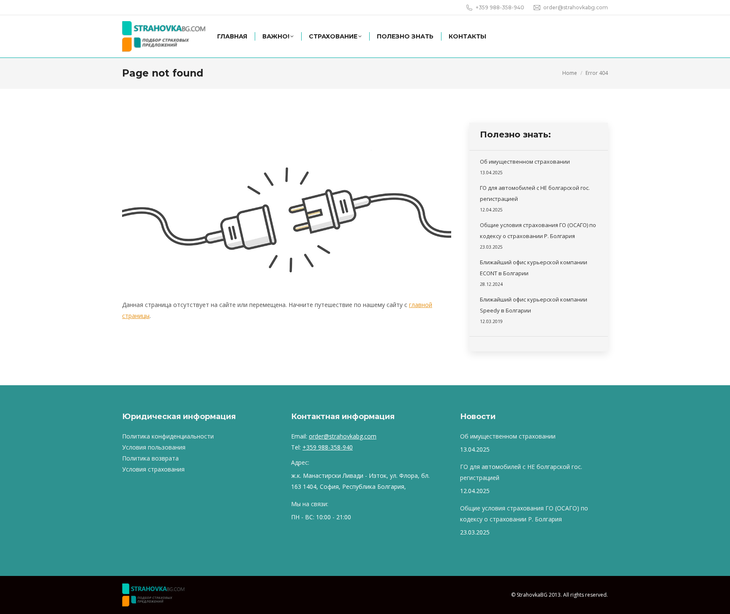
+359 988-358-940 (327, 447)
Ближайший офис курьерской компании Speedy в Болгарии (533, 305)
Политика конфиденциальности (168, 436)
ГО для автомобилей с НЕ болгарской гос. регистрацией (535, 193)
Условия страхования (153, 469)
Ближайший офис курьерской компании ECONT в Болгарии (533, 267)
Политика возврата (150, 458)
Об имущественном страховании (525, 161)
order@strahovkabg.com (342, 436)
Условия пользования (153, 447)
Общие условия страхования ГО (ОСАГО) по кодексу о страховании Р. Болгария (538, 230)
